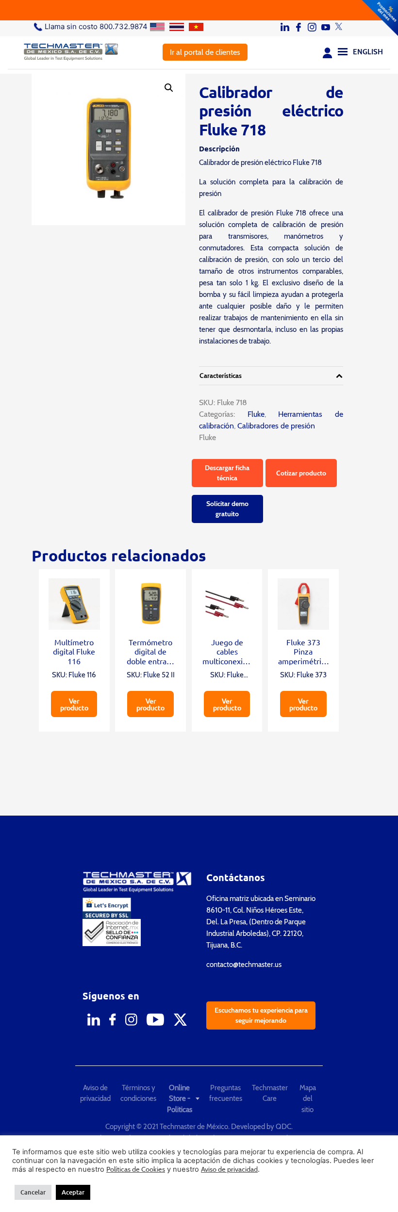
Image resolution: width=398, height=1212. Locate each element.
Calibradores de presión (276, 425)
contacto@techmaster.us (244, 964)
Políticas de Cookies (135, 1169)
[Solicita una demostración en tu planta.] (199, 10)
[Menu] (343, 51)
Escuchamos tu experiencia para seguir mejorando (261, 1015)
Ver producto (74, 704)
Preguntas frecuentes (225, 1093)
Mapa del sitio (307, 1098)
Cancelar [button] (33, 1192)
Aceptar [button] (73, 1192)
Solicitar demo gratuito (227, 508)
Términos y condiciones (138, 1093)
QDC (283, 1126)
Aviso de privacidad (95, 1093)
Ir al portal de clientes (205, 52)
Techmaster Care (270, 1093)
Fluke (250, 414)
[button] (169, 88)
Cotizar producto (301, 473)
